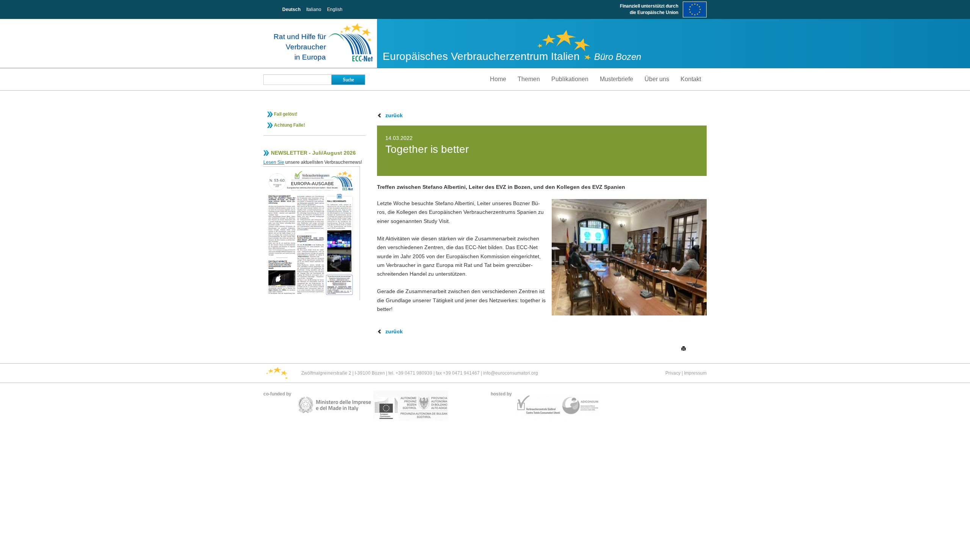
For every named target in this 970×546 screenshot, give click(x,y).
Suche (348, 79)
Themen (529, 79)
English (335, 9)
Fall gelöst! (285, 114)
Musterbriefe (616, 79)
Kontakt (691, 79)
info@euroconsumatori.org (510, 373)
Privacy (673, 373)
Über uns (657, 79)
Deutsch (291, 9)
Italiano (313, 9)
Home (498, 79)
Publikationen (569, 79)
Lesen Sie (273, 162)
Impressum (695, 373)
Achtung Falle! (289, 125)
